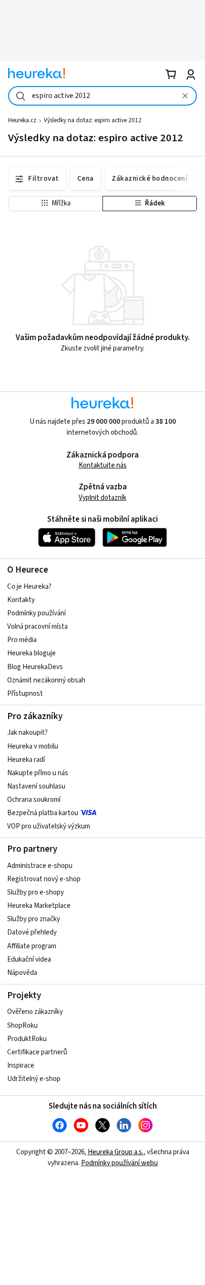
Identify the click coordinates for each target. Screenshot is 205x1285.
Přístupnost (25, 694)
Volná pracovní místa (37, 627)
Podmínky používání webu (119, 1163)
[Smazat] (185, 96)
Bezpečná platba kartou (42, 813)
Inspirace (20, 1066)
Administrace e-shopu (39, 866)
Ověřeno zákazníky (35, 1012)
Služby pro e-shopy (35, 892)
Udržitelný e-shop (34, 1079)
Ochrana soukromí (34, 800)
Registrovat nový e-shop (44, 879)
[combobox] (102, 96)
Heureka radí (26, 760)
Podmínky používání (36, 613)
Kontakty (21, 600)
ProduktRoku (27, 1039)
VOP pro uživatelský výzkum (48, 826)
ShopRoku (22, 1026)
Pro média (22, 640)
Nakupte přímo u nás (37, 773)
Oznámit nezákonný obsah (46, 680)
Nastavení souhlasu (36, 786)
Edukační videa (29, 959)
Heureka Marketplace (39, 906)
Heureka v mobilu (32, 746)
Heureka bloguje (31, 653)
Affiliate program (31, 946)
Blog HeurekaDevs (35, 667)
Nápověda (22, 973)
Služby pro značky (33, 919)
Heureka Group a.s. (116, 1152)
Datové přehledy (32, 932)
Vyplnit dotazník (102, 498)
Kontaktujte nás (103, 465)
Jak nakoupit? (27, 733)
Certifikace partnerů (37, 1052)
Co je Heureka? (29, 587)
